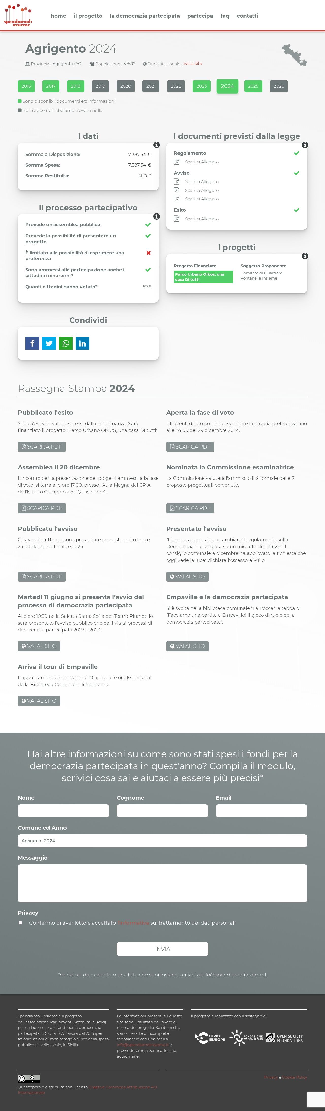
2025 (253, 86)
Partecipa (200, 16)
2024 (227, 86)
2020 (125, 86)
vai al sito (193, 63)
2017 (51, 86)
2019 (100, 86)
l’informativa (133, 923)
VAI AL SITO (189, 577)
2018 (75, 86)
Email (223, 797)
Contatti (247, 16)
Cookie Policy (294, 1077)
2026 (279, 86)
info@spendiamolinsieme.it (143, 1044)
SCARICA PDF (44, 447)
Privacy (28, 912)
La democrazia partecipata (145, 16)
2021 (151, 86)
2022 (176, 86)
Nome (26, 797)
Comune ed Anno (42, 827)
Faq (225, 16)
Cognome (130, 797)
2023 (202, 86)
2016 (26, 86)
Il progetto (88, 16)
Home (58, 16)
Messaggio (33, 857)
